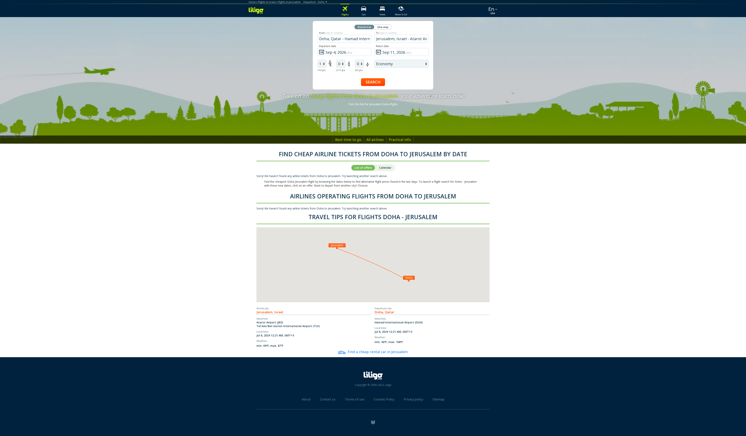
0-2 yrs (359, 70)
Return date (382, 46)
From (330, 33)
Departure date (327, 46)
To (386, 33)
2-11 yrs (340, 70)
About (306, 399)
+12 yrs (321, 70)
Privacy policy (413, 399)
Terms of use (354, 399)
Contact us (328, 399)
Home (252, 2)
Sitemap (438, 399)
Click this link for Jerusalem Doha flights (373, 104)
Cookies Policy (384, 399)
